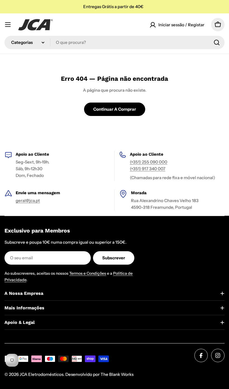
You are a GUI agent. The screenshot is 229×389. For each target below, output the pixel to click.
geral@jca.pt (28, 200)
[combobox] (114, 42)
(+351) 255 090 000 (148, 162)
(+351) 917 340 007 (147, 168)
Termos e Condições (87, 273)
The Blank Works (117, 374)
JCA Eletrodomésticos (41, 374)
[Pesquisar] (216, 42)
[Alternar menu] (7, 24)
